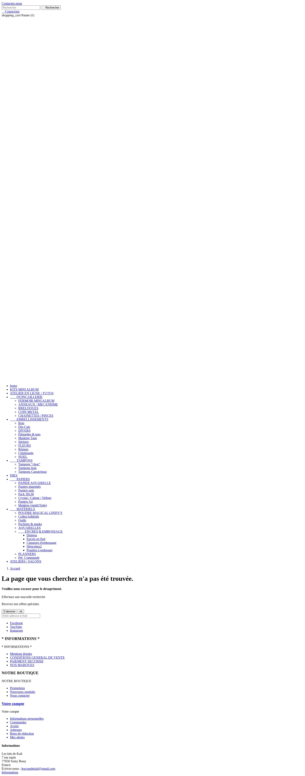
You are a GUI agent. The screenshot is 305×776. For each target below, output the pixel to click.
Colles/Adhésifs (28, 516)
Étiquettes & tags (29, 434)
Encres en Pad (36, 539)
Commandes (18, 722)
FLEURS (24, 445)
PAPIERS (20, 479)
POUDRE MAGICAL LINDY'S (40, 513)
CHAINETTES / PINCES (35, 415)
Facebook (16, 623)
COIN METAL (28, 412)
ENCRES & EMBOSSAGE (40, 531)
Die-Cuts (24, 427)
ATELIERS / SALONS (25, 561)
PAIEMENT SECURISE (27, 661)
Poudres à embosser (39, 550)
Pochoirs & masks (30, 524)
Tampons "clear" (29, 464)
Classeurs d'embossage (41, 542)
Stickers (23, 442)
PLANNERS (27, 554)
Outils (22, 520)
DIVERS (24, 430)
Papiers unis (26, 490)
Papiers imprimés (29, 486)
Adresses (16, 730)
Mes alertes (17, 737)
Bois (21, 423)
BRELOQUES (28, 408)
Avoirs (14, 726)
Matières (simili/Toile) (32, 505)
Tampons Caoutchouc (32, 471)
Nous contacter (20, 695)
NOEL (22, 456)
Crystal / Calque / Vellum (34, 498)
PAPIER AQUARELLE (34, 483)
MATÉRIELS (22, 509)
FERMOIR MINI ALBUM (36, 400)
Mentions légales (21, 654)
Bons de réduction (22, 733)
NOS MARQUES (22, 665)
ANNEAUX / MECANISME (38, 404)
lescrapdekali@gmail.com (38, 768)
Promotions (17, 688)
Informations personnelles (27, 718)
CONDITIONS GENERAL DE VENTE (37, 657)
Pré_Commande (28, 557)
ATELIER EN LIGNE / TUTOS (32, 393)
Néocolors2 (34, 546)
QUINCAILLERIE (26, 397)
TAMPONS (21, 460)
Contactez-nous (12, 3)
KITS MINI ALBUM (24, 389)
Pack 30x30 (26, 494)
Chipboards (25, 453)
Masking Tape (27, 438)
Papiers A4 (25, 501)
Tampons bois (27, 468)
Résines (23, 449)
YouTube (16, 627)
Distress (32, 535)
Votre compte (13, 703)
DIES (13, 475)
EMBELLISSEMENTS (29, 419)
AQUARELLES (29, 528)
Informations (10, 772)
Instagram (16, 630)
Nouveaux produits (22, 692)
